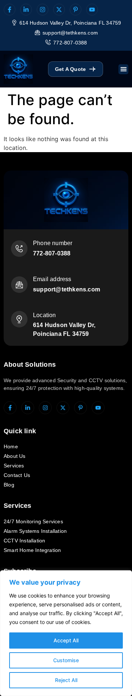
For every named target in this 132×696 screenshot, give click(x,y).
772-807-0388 (70, 43)
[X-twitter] (59, 9)
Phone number (52, 243)
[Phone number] (19, 248)
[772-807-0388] (48, 42)
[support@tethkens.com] (37, 32)
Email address (52, 279)
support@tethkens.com (70, 33)
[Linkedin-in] (26, 9)
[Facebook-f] (9, 9)
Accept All (66, 640)
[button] (123, 69)
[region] (66, 633)
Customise (66, 660)
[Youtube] (92, 9)
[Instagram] (42, 9)
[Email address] (19, 284)
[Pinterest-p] (75, 9)
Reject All (66, 680)
